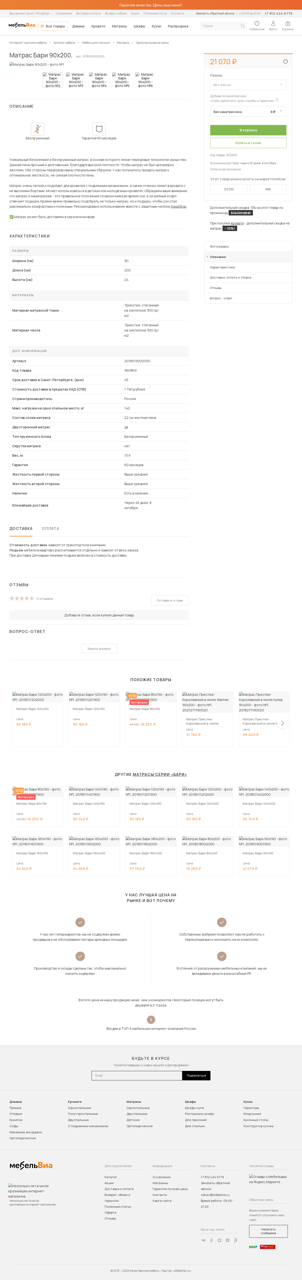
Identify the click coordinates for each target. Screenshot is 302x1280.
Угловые (15, 1114)
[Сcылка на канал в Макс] (219, 1240)
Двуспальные (78, 1120)
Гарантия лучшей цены (170, 1189)
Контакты (177, 13)
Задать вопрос (99, 648)
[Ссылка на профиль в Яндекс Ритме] (235, 1240)
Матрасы (119, 26)
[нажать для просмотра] (53, 79)
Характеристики (222, 267)
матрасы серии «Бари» (160, 774)
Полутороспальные (83, 1114)
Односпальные (79, 1108)
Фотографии (219, 246)
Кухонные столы (255, 1120)
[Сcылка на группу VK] (203, 1240)
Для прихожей (196, 1120)
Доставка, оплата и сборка (230, 277)
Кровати (98, 26)
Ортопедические (22, 1138)
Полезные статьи (155, 13)
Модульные (252, 1114)
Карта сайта (162, 1200)
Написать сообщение (268, 1231)
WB (268, 189)
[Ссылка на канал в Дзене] (227, 1240)
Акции (135, 13)
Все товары (55, 26)
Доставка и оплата (88, 13)
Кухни (156, 26)
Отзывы (216, 288)
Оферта (110, 1212)
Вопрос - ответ (221, 298)
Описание (218, 257)
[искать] (243, 26)
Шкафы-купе (194, 1108)
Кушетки (15, 1120)
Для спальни (195, 1126)
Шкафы (139, 26)
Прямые (15, 1108)
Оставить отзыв (170, 600)
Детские (133, 1120)
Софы (13, 1126)
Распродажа (178, 26)
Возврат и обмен (116, 13)
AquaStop (178, 206)
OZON (229, 189)
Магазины (160, 1183)
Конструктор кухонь (258, 1126)
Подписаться (196, 1076)
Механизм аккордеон (25, 1132)
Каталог (111, 1177)
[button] (282, 723)
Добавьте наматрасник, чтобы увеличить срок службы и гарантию (242, 98)
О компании (64, 13)
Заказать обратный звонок (215, 13)
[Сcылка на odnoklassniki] (211, 1240)
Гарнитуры (251, 1108)
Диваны (78, 26)
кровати (237, 223)
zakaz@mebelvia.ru (215, 1195)
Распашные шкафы (199, 1114)
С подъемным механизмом (88, 1126)
